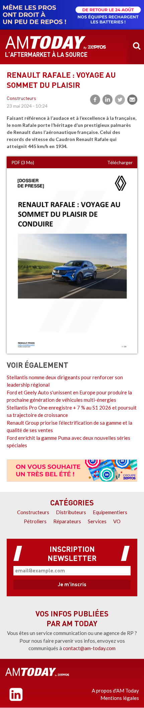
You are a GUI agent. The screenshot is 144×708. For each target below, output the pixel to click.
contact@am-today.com (89, 648)
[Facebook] (95, 100)
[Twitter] (120, 100)
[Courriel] (132, 100)
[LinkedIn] (107, 100)
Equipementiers (110, 512)
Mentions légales (119, 698)
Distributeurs (71, 512)
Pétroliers (35, 521)
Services (97, 521)
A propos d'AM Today (115, 690)
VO (117, 521)
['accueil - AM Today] (37, 672)
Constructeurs (21, 99)
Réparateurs (67, 521)
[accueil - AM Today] (55, 43)
